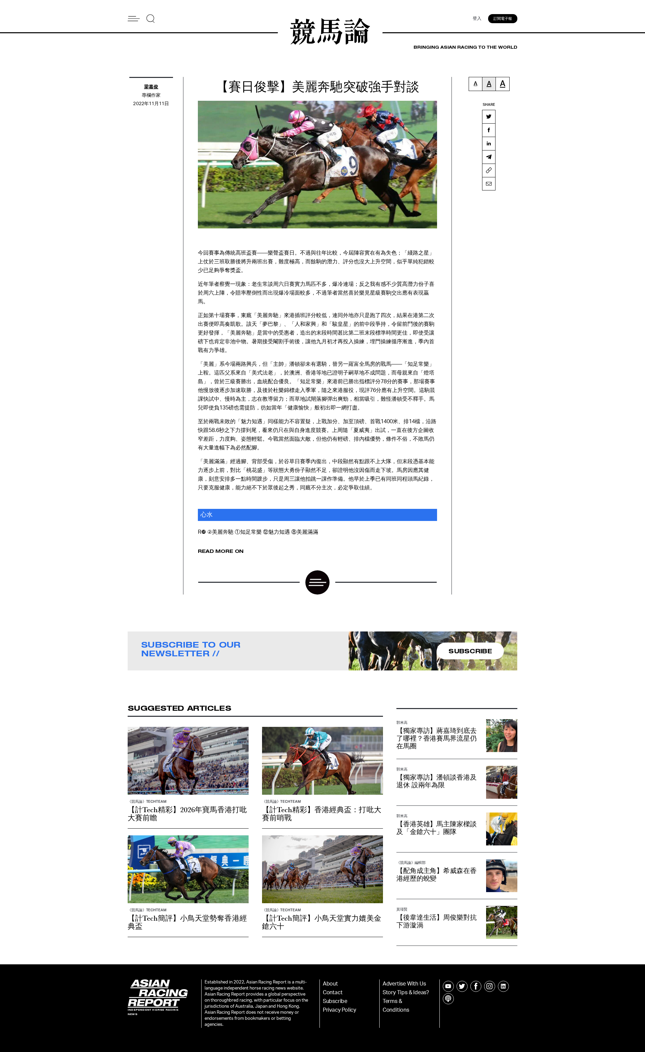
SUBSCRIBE (470, 651)
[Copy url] (489, 170)
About (330, 984)
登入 (477, 18)
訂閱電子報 (502, 18)
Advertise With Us (404, 984)
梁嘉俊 (151, 87)
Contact (333, 992)
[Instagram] (489, 986)
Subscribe (335, 1001)
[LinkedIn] (489, 143)
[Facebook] (489, 130)
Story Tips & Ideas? (406, 992)
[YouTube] (448, 986)
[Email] (489, 183)
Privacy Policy (339, 1010)
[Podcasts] (448, 998)
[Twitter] (489, 116)
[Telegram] (489, 157)
